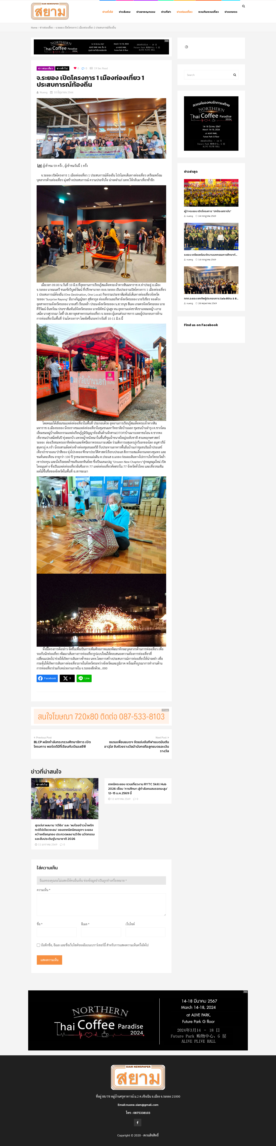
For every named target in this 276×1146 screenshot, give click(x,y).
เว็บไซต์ (130, 924)
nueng (44, 92)
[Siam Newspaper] (58, 12)
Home (34, 27)
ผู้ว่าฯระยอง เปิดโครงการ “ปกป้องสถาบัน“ (207, 211)
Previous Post (44, 737)
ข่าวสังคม (124, 12)
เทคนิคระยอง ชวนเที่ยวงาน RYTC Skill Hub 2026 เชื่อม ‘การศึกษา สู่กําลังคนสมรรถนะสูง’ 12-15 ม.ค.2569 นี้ (138, 789)
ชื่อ (39, 924)
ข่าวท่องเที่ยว (184, 12)
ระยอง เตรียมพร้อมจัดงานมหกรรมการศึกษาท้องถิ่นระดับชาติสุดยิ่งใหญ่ (224, 255)
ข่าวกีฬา (166, 12)
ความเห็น (43, 890)
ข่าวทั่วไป (107, 12)
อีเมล (85, 924)
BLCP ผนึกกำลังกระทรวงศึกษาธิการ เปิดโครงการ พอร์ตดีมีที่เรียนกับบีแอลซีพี (62, 744)
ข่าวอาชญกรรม (145, 12)
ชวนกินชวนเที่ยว (208, 12)
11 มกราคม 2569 (47, 844)
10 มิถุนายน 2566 (63, 92)
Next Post (161, 737)
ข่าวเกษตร (231, 12)
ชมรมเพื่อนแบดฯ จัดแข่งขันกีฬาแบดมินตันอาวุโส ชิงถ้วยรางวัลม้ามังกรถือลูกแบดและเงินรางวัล (136, 746)
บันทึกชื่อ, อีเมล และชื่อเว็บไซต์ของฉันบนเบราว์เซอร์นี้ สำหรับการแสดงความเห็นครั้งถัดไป (95, 945)
